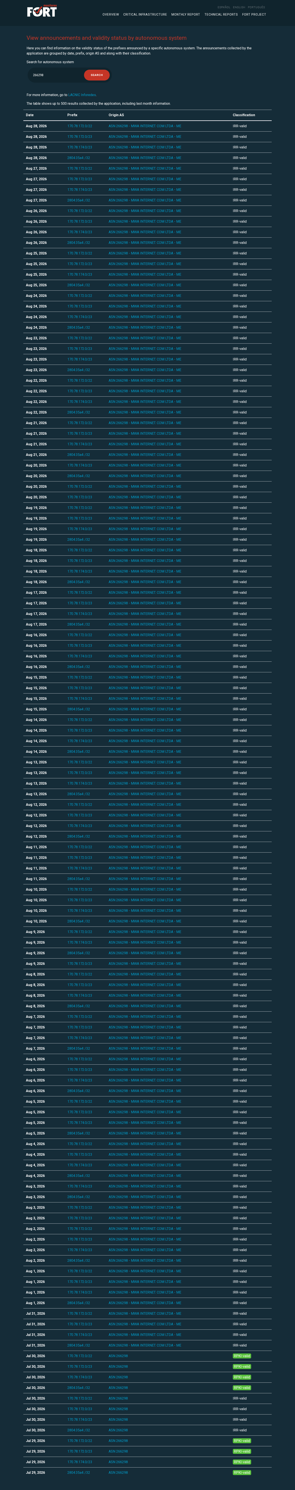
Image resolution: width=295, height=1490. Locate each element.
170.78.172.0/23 (79, 137)
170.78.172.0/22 (79, 126)
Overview (111, 14)
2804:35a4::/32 (78, 158)
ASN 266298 (118, 1356)
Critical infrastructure (145, 14)
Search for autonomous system (50, 62)
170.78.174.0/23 (79, 147)
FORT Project (254, 14)
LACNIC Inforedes (82, 95)
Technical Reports (221, 14)
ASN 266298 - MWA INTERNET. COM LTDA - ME (145, 126)
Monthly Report (185, 14)
